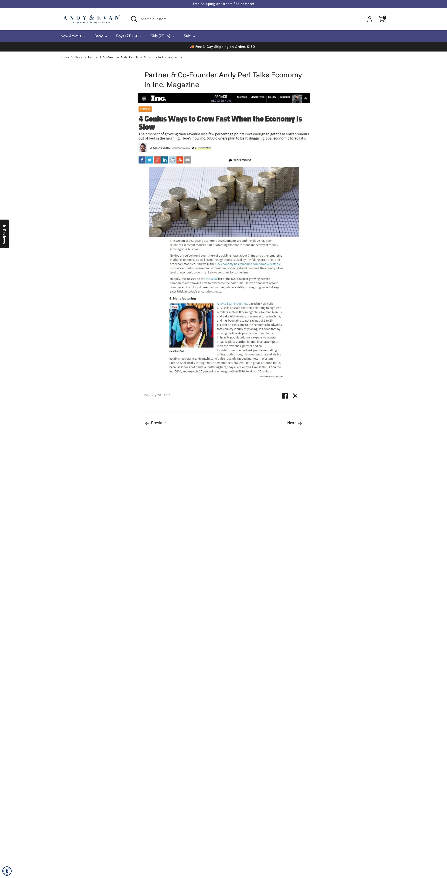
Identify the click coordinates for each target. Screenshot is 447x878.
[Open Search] (134, 19)
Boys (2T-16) (127, 36)
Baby (99, 36)
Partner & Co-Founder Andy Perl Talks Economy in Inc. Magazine (135, 57)
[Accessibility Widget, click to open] (7, 871)
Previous (158, 422)
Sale (188, 36)
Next (292, 422)
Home (65, 57)
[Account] (369, 19)
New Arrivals (71, 36)
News (78, 57)
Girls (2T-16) (160, 36)
